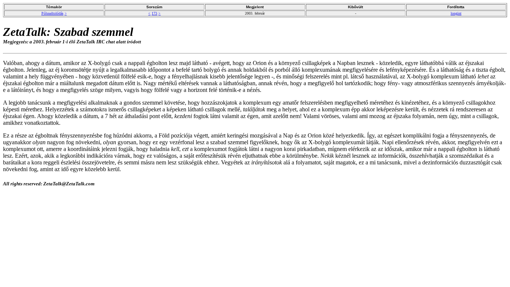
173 (154, 13)
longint (456, 13)
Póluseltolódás (52, 13)
